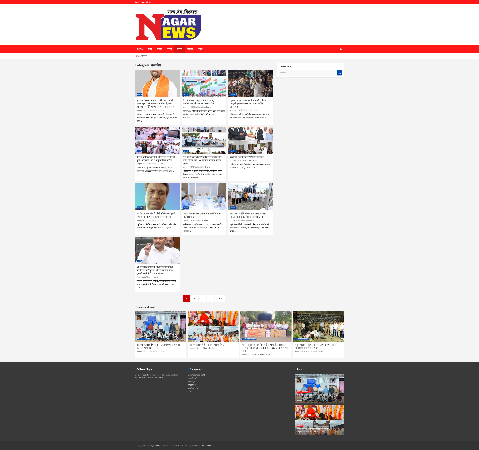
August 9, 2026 (143, 164)
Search (339, 73)
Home (140, 49)
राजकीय (179, 49)
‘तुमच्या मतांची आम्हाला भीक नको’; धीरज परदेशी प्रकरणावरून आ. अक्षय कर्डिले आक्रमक (248, 103)
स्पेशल (200, 49)
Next (220, 298)
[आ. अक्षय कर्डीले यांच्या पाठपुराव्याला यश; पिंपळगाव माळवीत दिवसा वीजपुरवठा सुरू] (250, 196)
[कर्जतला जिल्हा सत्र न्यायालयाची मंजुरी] (250, 140)
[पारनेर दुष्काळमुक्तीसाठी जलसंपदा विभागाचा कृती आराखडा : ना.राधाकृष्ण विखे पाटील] (157, 140)
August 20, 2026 (143, 110)
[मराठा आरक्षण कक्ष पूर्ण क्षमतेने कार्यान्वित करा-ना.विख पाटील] (204, 196)
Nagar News (155, 445)
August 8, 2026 (189, 167)
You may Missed (145, 307)
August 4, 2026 (143, 220)
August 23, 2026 (143, 351)
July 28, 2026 (188, 220)
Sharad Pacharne (157, 110)
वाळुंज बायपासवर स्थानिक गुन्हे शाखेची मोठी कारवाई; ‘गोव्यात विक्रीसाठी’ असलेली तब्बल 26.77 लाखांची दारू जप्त (265, 348)
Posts (299, 369)
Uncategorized (143, 339)
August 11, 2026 (236, 110)
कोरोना (150, 49)
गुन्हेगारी (159, 49)
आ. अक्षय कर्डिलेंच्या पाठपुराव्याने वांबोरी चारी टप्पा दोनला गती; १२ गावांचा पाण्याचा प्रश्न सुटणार (202, 160)
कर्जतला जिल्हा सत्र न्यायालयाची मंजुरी (247, 157)
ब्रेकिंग (169, 49)
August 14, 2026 (189, 107)
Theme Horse (177, 445)
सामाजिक (190, 49)
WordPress (206, 445)
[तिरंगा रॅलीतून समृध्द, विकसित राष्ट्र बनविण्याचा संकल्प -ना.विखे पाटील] (204, 83)
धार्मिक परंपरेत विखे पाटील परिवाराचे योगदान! (207, 345)
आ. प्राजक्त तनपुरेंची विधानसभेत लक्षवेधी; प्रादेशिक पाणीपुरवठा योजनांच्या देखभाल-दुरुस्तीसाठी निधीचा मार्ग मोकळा (155, 270)
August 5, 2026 (236, 160)
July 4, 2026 (234, 220)
